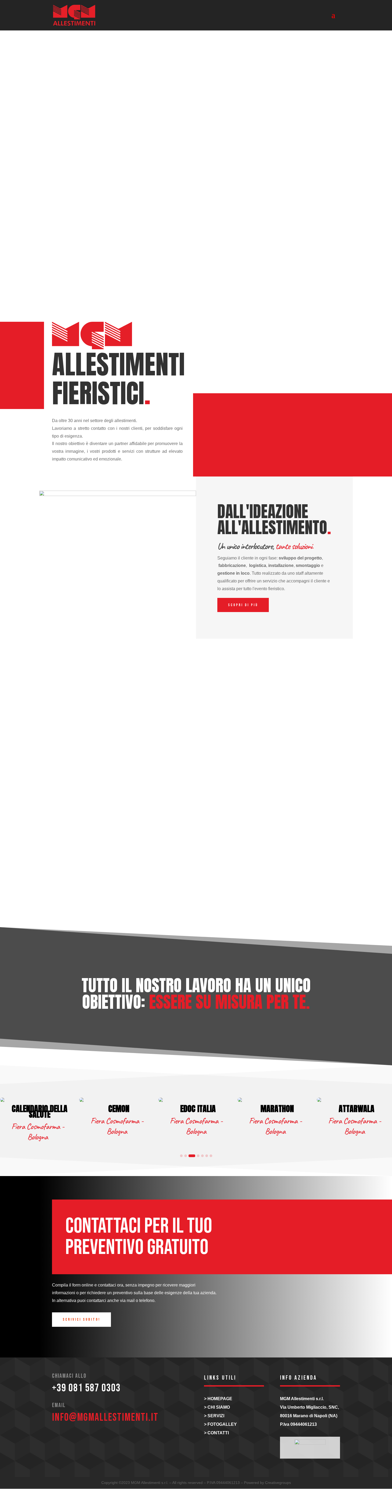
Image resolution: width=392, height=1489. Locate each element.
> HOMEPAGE (218, 1398)
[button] (181, 1155)
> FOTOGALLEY (220, 1424)
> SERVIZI (214, 1415)
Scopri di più (243, 605)
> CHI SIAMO (217, 1407)
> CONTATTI (216, 1433)
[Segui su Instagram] (59, 1439)
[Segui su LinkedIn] (75, 1439)
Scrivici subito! (81, 1319)
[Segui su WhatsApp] (91, 1439)
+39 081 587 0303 (86, 1388)
